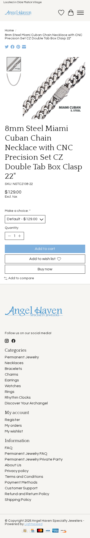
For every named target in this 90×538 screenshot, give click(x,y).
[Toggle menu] (80, 13)
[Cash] (25, 531)
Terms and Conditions (24, 477)
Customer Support (21, 488)
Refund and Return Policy (27, 494)
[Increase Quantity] (19, 236)
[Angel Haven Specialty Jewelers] (18, 12)
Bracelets (13, 369)
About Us (13, 465)
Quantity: (12, 228)
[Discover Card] (63, 531)
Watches (13, 386)
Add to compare (21, 278)
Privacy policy (17, 471)
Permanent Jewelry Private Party (34, 459)
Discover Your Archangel (26, 403)
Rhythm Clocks (18, 397)
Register (12, 420)
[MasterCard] (40, 531)
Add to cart (45, 249)
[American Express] (55, 531)
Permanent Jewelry (22, 357)
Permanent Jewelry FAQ (26, 453)
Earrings (12, 380)
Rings (9, 392)
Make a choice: (17, 211)
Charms (11, 374)
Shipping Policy (18, 500)
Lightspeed (33, 524)
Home (9, 30)
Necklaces (14, 363)
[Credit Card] (33, 531)
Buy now (45, 269)
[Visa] (48, 531)
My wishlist (14, 431)
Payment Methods (21, 482)
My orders (13, 425)
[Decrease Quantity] (9, 236)
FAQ (8, 448)
